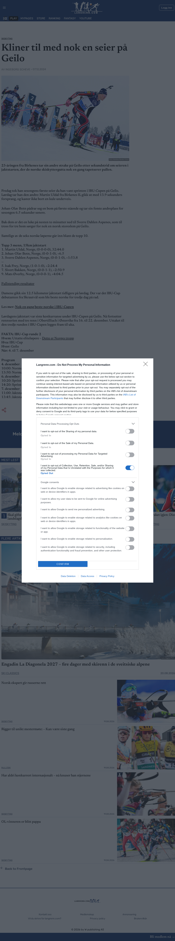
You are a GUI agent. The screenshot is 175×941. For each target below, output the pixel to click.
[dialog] (87, 470)
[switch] (129, 431)
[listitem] (87, 424)
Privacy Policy (106, 576)
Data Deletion (68, 576)
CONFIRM (63, 564)
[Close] (146, 365)
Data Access (87, 576)
